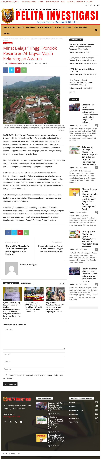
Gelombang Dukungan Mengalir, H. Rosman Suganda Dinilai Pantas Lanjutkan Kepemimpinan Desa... (56, 423)
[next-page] (63, 283)
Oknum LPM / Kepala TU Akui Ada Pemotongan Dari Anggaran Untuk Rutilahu (17, 250)
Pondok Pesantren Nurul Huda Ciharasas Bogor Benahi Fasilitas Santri (50, 249)
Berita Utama (9, 27)
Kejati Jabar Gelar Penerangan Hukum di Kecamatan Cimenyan (82, 59)
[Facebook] (86, 6)
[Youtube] (98, 6)
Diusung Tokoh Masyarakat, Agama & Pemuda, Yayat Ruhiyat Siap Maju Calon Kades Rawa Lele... (90, 239)
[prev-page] (60, 283)
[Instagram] (90, 6)
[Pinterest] (18, 70)
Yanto (71, 125)
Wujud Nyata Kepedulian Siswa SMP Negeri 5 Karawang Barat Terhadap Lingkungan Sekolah (55, 307)
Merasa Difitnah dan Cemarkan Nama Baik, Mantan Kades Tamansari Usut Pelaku (82, 46)
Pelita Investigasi (15, 63)
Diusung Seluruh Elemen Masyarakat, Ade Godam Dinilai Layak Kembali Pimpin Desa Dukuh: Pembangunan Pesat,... (89, 199)
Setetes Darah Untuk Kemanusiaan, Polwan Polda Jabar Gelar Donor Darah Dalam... (56, 407)
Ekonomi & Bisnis (52, 2)
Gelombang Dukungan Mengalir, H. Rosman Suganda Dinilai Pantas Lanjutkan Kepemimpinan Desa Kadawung (89, 156)
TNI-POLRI (73, 422)
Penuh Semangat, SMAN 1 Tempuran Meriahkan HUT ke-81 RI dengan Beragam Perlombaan (33, 307)
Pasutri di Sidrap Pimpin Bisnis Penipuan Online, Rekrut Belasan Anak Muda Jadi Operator (89, 274)
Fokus (63, 2)
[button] (96, 30)
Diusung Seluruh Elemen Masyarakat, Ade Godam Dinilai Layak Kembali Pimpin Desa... (56, 439)
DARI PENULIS (26, 283)
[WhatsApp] (24, 70)
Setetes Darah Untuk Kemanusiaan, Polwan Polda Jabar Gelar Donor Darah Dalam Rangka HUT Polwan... (90, 113)
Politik (58, 27)
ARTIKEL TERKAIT (11, 283)
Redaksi (89, 2)
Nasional (70, 2)
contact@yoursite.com (11, 417)
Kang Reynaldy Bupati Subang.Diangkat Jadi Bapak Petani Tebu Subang (81, 82)
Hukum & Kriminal (45, 27)
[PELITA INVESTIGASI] (50, 16)
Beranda (5, 39)
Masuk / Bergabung (29, 2)
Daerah (41, 2)
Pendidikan (81, 2)
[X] (94, 6)
